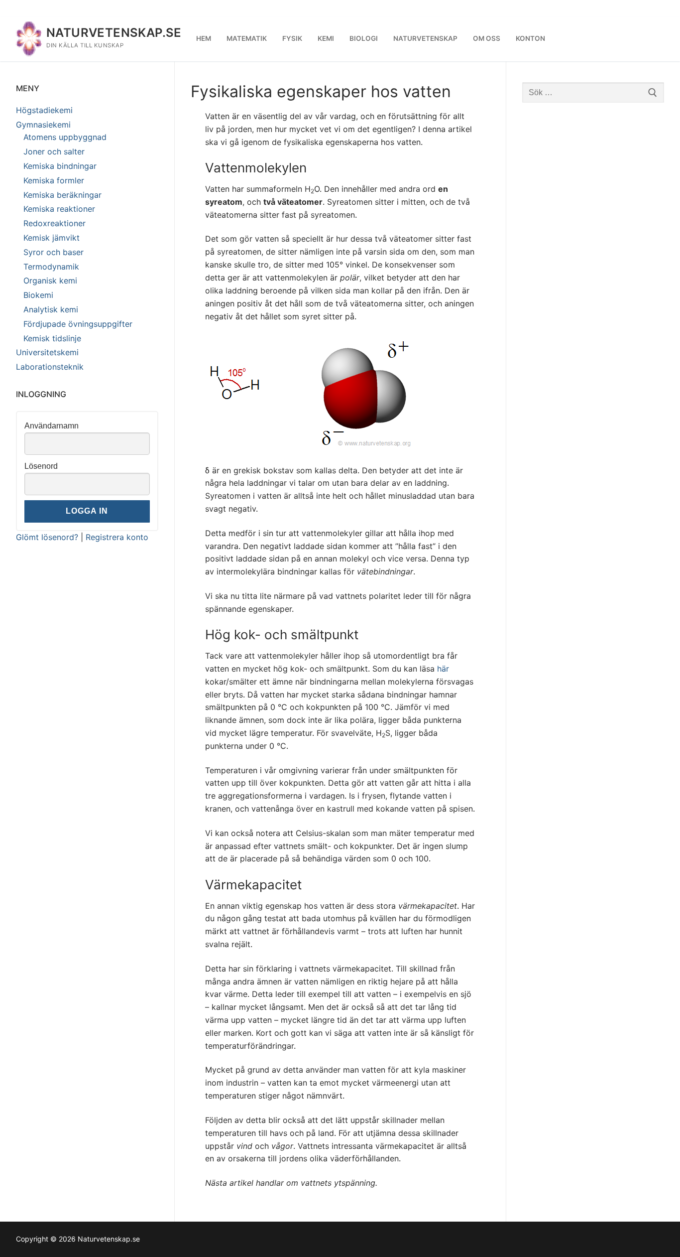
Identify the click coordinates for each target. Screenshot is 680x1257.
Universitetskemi (47, 352)
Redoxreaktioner (54, 223)
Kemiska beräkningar (62, 195)
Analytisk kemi (50, 309)
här (443, 669)
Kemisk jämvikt (51, 238)
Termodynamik (51, 267)
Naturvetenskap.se (114, 32)
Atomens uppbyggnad (65, 137)
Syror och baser (53, 252)
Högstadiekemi (44, 110)
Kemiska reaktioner (59, 209)
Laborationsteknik (50, 367)
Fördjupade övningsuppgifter (77, 324)
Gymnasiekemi (43, 125)
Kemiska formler (53, 180)
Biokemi (38, 295)
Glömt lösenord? (47, 537)
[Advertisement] (593, 268)
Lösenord (41, 466)
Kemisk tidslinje (52, 338)
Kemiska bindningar (60, 166)
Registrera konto (117, 537)
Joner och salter (54, 151)
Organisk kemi (50, 280)
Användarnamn (51, 425)
